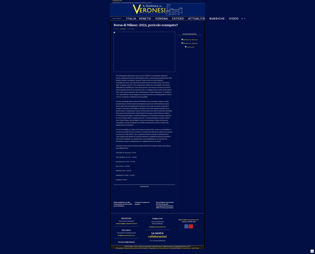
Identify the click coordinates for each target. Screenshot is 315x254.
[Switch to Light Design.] (245, 18)
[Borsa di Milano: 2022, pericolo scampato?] (144, 52)
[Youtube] (191, 226)
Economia (123, 28)
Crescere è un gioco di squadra (142, 203)
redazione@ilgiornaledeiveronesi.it (126, 223)
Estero (178, 18)
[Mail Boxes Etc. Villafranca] (190, 39)
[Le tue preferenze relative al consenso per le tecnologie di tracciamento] (312, 251)
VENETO (145, 18)
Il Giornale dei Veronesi (129, 248)
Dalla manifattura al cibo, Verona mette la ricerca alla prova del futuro (123, 204)
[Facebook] (186, 226)
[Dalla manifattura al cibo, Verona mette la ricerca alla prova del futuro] (123, 195)
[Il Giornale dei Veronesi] (157, 9)
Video (234, 18)
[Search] (242, 18)
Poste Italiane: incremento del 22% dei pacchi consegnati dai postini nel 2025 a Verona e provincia (165, 204)
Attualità (196, 18)
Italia (131, 18)
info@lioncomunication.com (126, 235)
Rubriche (217, 18)
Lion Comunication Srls (162, 248)
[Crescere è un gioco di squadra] (144, 195)
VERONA (161, 18)
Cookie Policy (195, 248)
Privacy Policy (186, 248)
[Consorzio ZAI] (189, 47)
